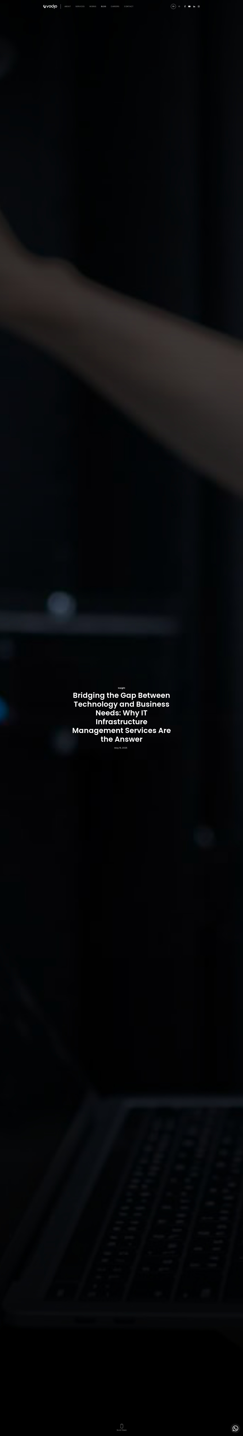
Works (92, 6)
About (68, 6)
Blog (103, 6)
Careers (115, 6)
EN (173, 6)
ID (179, 6)
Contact (128, 6)
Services (80, 6)
